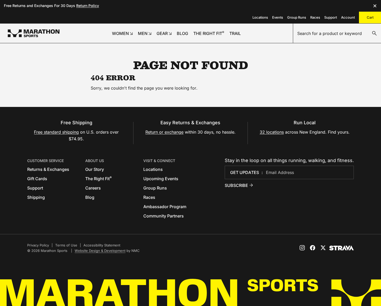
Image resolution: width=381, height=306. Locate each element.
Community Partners (163, 215)
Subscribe (236, 185)
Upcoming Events (160, 178)
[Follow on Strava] (341, 248)
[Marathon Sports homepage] (34, 33)
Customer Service (45, 160)
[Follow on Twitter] (323, 248)
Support (330, 17)
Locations (260, 17)
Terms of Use (66, 245)
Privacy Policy (38, 245)
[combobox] (337, 33)
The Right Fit (98, 178)
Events (277, 17)
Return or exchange (164, 132)
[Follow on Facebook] (312, 248)
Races (315, 17)
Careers (93, 188)
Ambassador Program (164, 206)
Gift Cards (37, 178)
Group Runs (296, 17)
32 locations (272, 132)
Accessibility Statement (101, 245)
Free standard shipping (56, 132)
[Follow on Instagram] (302, 248)
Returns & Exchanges (48, 169)
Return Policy (87, 5)
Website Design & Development (100, 251)
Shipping (36, 197)
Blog (89, 197)
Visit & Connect (159, 160)
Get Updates (244, 172)
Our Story (94, 169)
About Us (94, 160)
